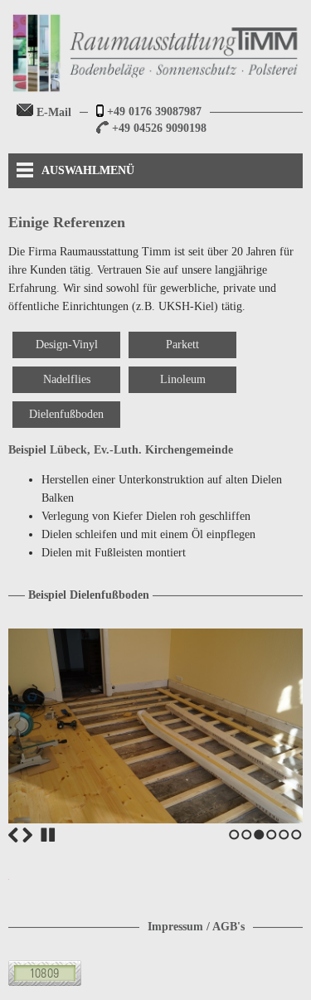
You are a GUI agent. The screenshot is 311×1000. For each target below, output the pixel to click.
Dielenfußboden (66, 414)
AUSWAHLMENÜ (87, 170)
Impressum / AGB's (196, 926)
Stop (48, 835)
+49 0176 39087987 (153, 111)
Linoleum (183, 379)
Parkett (182, 344)
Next (27, 835)
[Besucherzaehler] (44, 982)
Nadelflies (66, 379)
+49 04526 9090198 (158, 128)
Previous (13, 835)
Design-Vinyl (67, 344)
